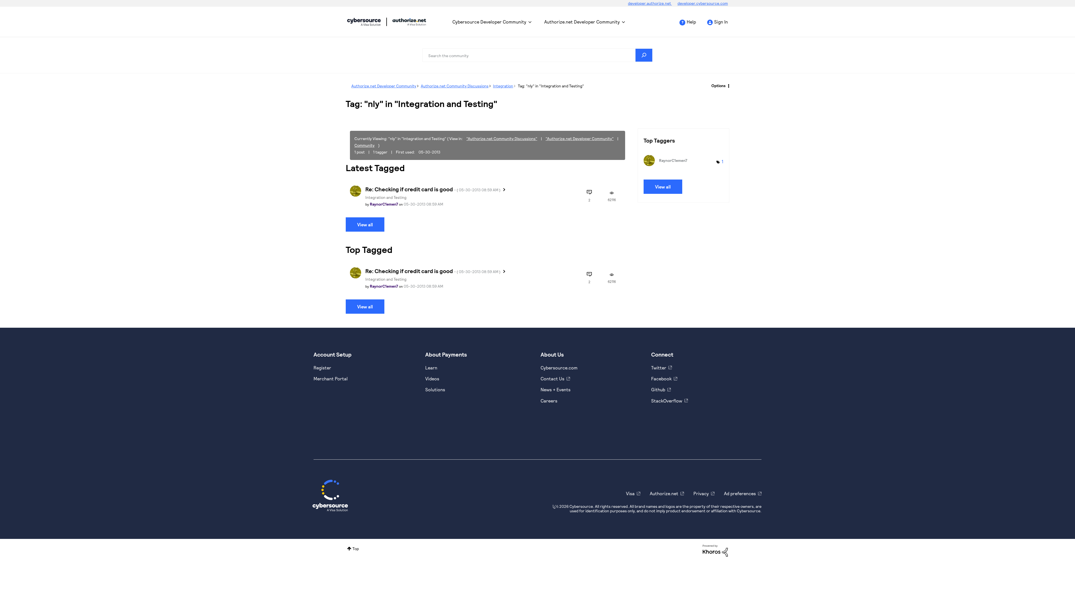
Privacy (701, 493)
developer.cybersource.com (702, 3)
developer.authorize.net (650, 3)
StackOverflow (666, 400)
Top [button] (355, 548)
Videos (432, 378)
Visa (630, 493)
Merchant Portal (331, 378)
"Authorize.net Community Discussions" (501, 138)
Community (364, 145)
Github (658, 389)
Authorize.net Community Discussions (455, 85)
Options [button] (718, 85)
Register (322, 367)
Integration (503, 85)
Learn (431, 367)
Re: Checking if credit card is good (433, 189)
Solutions (435, 389)
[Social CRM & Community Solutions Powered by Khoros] (715, 550)
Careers (549, 400)
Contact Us (552, 378)
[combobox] (537, 55)
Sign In (721, 21)
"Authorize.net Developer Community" (580, 138)
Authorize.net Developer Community (582, 21)
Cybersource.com (559, 367)
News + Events (556, 389)
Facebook (661, 378)
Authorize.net (664, 493)
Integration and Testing (385, 197)
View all (365, 224)
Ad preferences (740, 493)
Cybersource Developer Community (364, 22)
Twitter (658, 367)
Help (691, 21)
